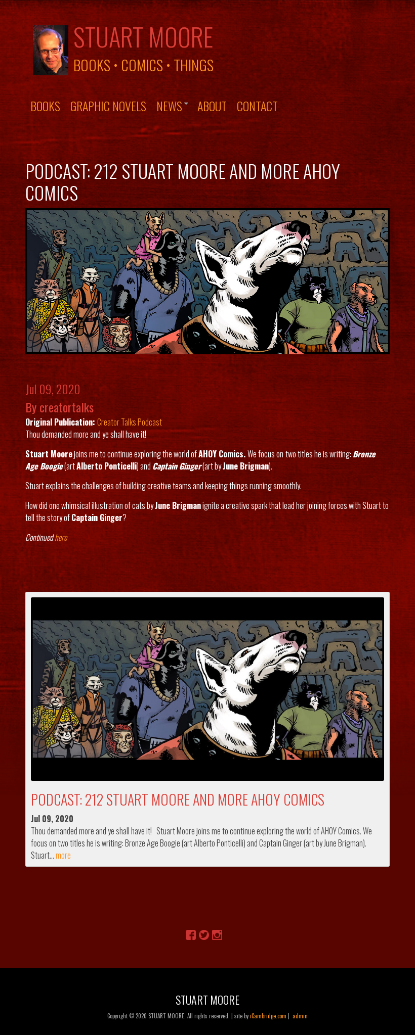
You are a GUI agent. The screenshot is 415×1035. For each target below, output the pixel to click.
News (169, 106)
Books (45, 106)
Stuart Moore (143, 36)
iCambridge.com (268, 1016)
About (212, 106)
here (61, 537)
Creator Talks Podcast (129, 422)
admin (300, 1016)
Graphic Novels (108, 106)
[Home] (50, 49)
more (63, 855)
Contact (257, 106)
